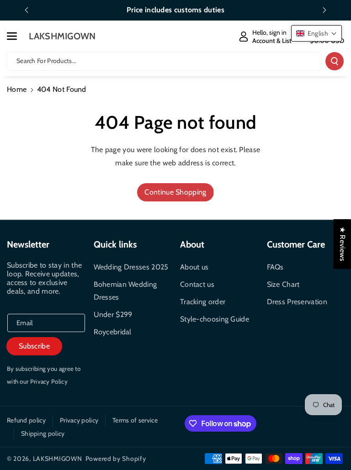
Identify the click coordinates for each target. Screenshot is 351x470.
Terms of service (135, 420)
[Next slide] (324, 10)
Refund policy (26, 420)
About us (194, 267)
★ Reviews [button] (342, 243)
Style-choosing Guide (214, 319)
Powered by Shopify (115, 458)
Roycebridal (113, 331)
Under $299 (113, 314)
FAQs (275, 267)
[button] (17, 36)
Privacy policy (79, 420)
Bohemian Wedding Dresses (125, 290)
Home (17, 89)
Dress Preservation (297, 301)
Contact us (197, 284)
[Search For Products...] (334, 61)
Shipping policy (43, 433)
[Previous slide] (26, 10)
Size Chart (283, 284)
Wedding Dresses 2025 (131, 267)
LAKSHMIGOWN (57, 458)
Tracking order (202, 301)
